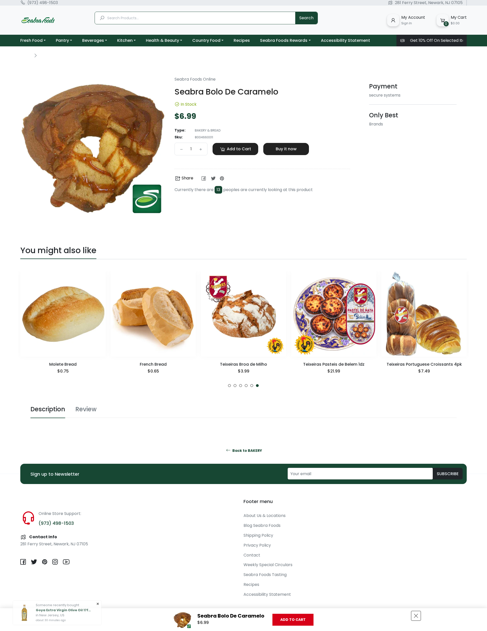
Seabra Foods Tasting (265, 575)
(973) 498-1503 (42, 3)
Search (306, 18)
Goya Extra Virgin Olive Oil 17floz (64, 603)
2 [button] (235, 385)
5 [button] (251, 385)
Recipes (251, 584)
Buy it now (286, 149)
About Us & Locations (265, 515)
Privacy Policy (257, 545)
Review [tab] (86, 409)
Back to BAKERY (247, 450)
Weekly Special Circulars (268, 565)
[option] (63, 329)
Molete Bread (63, 364)
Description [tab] (47, 409)
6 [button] (257, 385)
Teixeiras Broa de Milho (243, 364)
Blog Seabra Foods (262, 525)
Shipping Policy (258, 535)
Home (26, 55)
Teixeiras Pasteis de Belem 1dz (333, 364)
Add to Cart (293, 619)
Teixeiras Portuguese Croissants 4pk (424, 364)
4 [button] (246, 385)
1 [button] (229, 385)
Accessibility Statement (267, 594)
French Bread (153, 364)
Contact (252, 555)
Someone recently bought (57, 598)
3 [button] (240, 385)
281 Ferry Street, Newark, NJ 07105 (429, 3)
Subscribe (448, 474)
